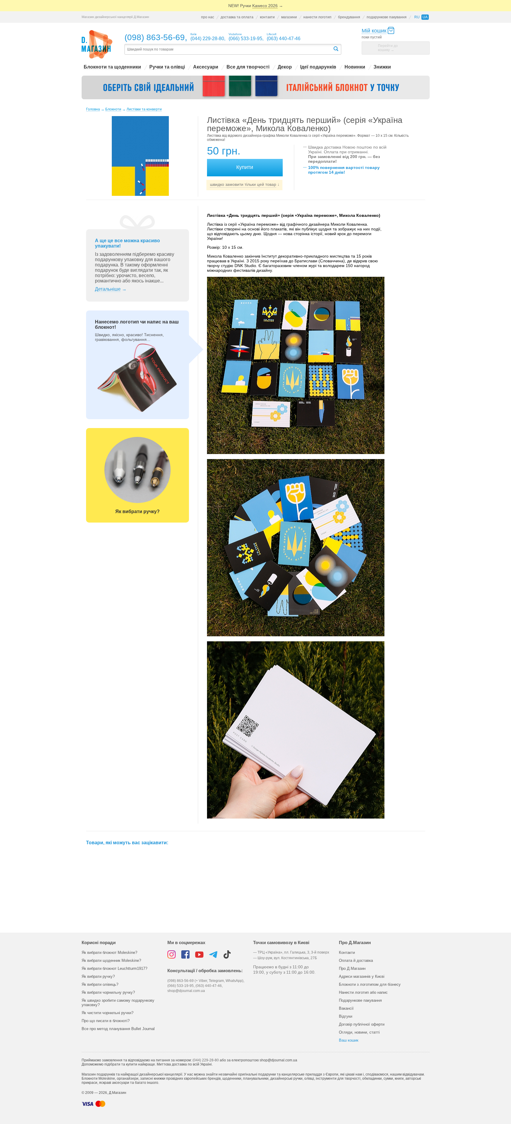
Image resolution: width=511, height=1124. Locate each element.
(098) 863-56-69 (154, 37)
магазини (289, 17)
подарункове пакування (387, 17)
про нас (207, 17)
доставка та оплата (237, 17)
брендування (349, 17)
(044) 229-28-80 (206, 1060)
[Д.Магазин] (97, 44)
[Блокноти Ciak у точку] (256, 87)
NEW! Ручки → (255, 5)
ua (425, 17)
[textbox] (228, 49)
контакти (267, 17)
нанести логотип (317, 17)
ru (417, 17)
